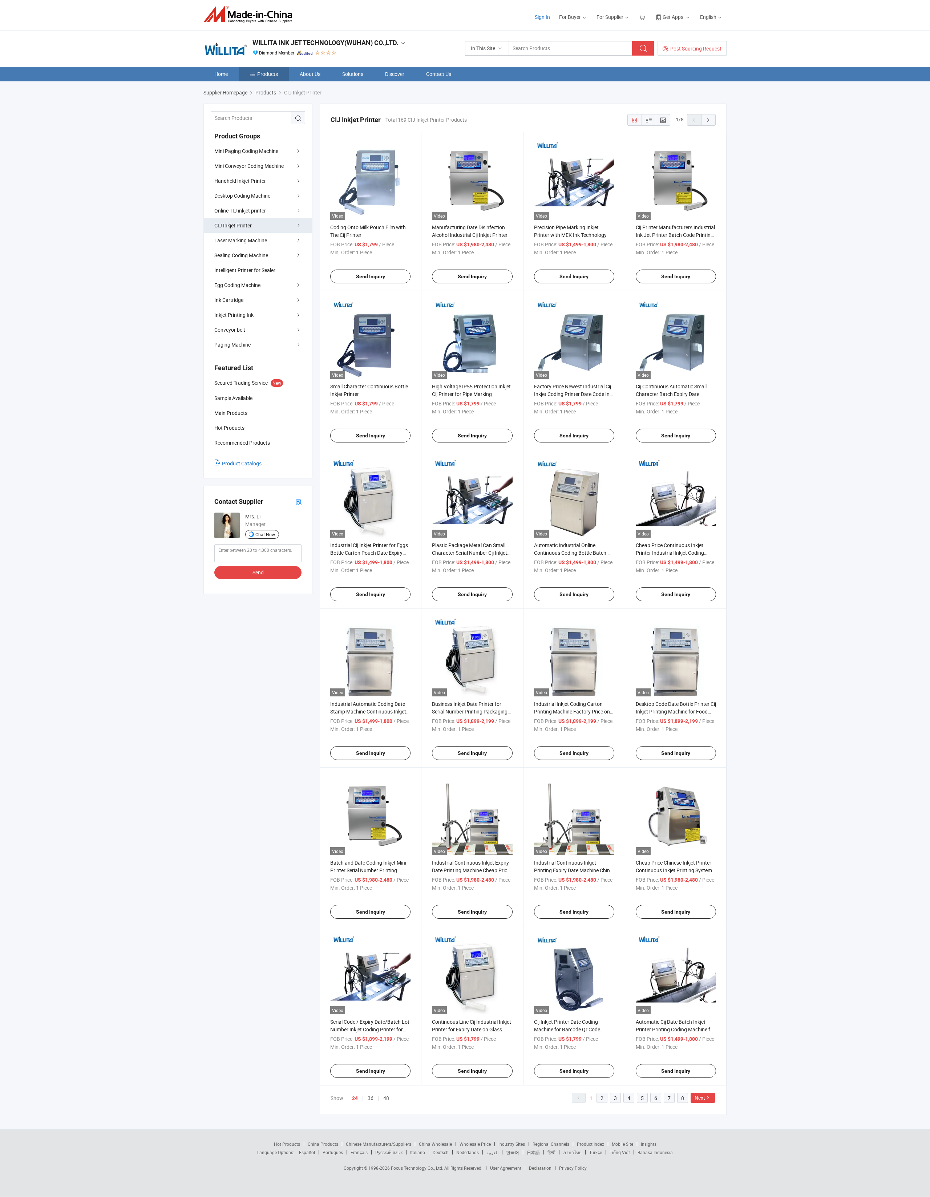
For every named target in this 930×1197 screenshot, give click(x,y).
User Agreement (505, 1168)
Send (258, 572)
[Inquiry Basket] (643, 16)
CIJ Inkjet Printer (233, 225)
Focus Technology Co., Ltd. (417, 1168)
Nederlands (467, 1152)
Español (307, 1152)
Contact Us (438, 73)
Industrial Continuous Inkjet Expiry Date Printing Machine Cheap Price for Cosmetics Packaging (471, 870)
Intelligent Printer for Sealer (244, 270)
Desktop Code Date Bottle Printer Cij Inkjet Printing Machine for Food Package (676, 711)
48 (386, 1098)
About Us (310, 73)
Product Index (590, 1144)
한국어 (512, 1152)
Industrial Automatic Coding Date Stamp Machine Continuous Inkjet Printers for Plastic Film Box (368, 711)
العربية (492, 1152)
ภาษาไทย (572, 1152)
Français (359, 1152)
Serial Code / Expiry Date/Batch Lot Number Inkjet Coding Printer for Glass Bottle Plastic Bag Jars (369, 1029)
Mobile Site (622, 1144)
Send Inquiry (370, 276)
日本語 (533, 1152)
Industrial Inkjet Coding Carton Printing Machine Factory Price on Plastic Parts (572, 711)
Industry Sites (511, 1144)
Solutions (352, 73)
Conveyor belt (229, 329)
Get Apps (673, 16)
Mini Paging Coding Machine (246, 150)
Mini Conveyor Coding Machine (249, 165)
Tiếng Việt (620, 1152)
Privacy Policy (573, 1168)
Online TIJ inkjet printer (240, 210)
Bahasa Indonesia (655, 1152)
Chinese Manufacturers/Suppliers (378, 1144)
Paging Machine (232, 344)
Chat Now (265, 534)
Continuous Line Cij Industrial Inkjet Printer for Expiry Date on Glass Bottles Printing (471, 1029)
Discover (394, 73)
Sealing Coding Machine (241, 255)
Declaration (540, 1168)
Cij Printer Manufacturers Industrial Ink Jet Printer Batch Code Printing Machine (675, 235)
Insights (648, 1144)
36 (370, 1098)
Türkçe (595, 1152)
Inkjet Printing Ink (234, 314)
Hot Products (287, 1144)
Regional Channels (551, 1144)
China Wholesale (435, 1144)
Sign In (542, 16)
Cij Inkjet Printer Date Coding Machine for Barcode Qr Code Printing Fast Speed (567, 1029)
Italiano (417, 1152)
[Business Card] (299, 502)
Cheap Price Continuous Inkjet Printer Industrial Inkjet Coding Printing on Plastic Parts (670, 553)
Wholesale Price (475, 1144)
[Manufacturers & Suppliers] (250, 14)
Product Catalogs (242, 463)
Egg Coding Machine (237, 285)
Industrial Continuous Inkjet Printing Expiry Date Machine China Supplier (573, 870)
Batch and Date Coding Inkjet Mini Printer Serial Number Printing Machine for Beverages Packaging (368, 870)
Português (333, 1152)
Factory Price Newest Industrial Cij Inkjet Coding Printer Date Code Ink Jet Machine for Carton (573, 394)
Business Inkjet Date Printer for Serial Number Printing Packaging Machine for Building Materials (470, 711)
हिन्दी (551, 1152)
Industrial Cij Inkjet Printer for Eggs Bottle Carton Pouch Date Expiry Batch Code (369, 553)
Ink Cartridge (228, 299)
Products (267, 73)
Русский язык (389, 1152)
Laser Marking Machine (240, 240)
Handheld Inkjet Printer (240, 180)
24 (355, 1098)
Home (221, 73)
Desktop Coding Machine (242, 195)
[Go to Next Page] (708, 119)
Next (700, 1097)
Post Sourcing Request (695, 48)
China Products (323, 1144)
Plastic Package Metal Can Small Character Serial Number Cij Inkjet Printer (469, 553)
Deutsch (441, 1152)
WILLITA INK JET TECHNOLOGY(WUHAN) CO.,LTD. (325, 42)
